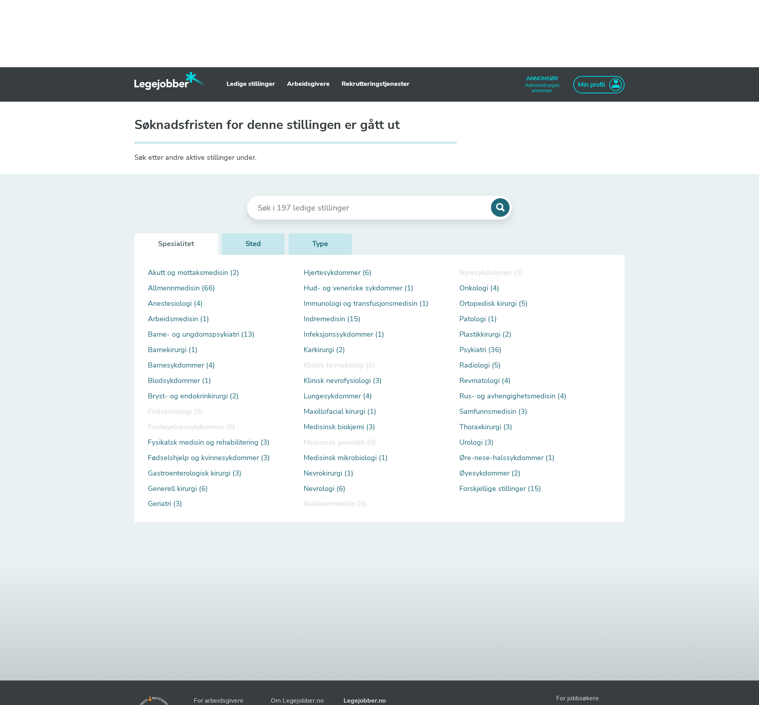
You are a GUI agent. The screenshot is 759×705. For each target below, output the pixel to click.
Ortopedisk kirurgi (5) (493, 303)
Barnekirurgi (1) (173, 349)
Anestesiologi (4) (175, 303)
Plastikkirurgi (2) (485, 334)
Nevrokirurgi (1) (328, 473)
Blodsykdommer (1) (179, 380)
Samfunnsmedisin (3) (493, 411)
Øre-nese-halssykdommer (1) (507, 457)
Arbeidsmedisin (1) (178, 319)
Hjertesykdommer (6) (338, 272)
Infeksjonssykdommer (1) (344, 334)
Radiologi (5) (480, 365)
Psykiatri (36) (480, 349)
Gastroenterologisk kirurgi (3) (195, 473)
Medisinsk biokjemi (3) (339, 427)
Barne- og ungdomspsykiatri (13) (201, 334)
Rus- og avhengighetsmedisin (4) (512, 396)
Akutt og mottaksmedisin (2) (193, 272)
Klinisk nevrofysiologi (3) (343, 380)
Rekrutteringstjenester (376, 84)
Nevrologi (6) (325, 488)
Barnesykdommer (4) (181, 365)
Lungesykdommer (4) (338, 396)
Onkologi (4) (479, 288)
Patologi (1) (478, 319)
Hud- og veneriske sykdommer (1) (358, 288)
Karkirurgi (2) (324, 349)
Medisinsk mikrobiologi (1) (346, 457)
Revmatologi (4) (485, 380)
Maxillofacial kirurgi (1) (340, 411)
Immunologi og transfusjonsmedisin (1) (366, 303)
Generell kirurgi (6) (178, 488)
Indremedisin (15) (332, 319)
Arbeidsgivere (308, 84)
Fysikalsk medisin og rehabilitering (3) (209, 442)
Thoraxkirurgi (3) (485, 427)
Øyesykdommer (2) (490, 473)
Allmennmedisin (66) (181, 288)
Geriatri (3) (165, 503)
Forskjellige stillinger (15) (500, 488)
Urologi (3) (476, 442)
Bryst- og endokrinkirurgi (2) (193, 396)
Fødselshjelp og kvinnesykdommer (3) (209, 457)
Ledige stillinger (251, 84)
